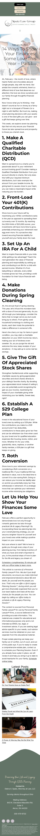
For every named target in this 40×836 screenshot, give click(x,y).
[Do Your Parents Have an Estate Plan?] (19, 676)
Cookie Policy (4, 825)
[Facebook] (3, 821)
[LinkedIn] (8, 821)
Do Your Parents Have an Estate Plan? (16, 685)
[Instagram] (12, 821)
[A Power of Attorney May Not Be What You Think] (19, 728)
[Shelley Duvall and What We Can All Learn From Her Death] (19, 699)
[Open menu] (20, 31)
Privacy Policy (34, 824)
